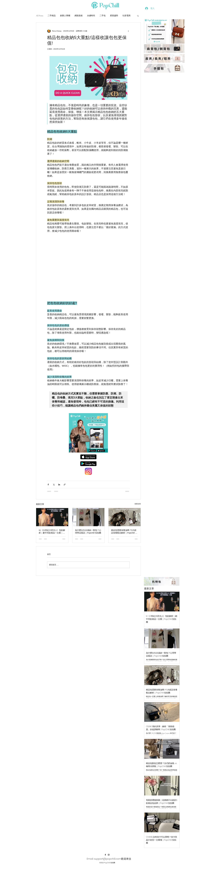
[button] (138, 16)
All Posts (39, 15)
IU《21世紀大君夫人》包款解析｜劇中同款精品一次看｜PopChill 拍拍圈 (52, 526)
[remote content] (88, 264)
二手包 (103, 15)
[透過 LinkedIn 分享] (59, 479)
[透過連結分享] (65, 479)
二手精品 (52, 15)
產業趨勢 (114, 15)
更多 (124, 15)
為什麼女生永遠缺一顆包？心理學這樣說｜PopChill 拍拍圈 (88, 526)
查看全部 (138, 498)
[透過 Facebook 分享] (48, 479)
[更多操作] (128, 31)
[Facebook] (105, 849)
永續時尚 (91, 15)
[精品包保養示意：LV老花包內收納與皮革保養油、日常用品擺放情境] (124, 512)
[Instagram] (109, 849)
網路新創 (79, 15)
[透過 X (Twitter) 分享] (54, 479)
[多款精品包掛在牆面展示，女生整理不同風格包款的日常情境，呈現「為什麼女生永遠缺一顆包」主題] (88, 512)
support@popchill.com (107, 853)
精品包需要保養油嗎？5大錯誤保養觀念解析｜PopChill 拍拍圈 (124, 526)
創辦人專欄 (65, 15)
